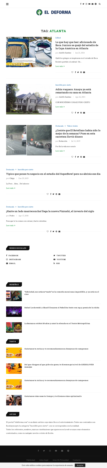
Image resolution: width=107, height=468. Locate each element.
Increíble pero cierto (63, 85)
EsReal (58, 38)
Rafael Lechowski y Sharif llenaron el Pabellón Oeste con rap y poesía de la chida (61, 307)
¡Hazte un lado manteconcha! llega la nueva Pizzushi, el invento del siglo (50, 211)
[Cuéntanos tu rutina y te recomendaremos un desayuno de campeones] (14, 353)
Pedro (12, 215)
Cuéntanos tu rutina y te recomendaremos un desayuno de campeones (56, 349)
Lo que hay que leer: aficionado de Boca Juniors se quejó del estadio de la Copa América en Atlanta (76, 45)
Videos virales (72, 126)
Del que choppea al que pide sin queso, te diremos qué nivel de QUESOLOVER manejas (59, 365)
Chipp (12, 178)
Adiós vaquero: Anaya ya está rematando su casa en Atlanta (73, 91)
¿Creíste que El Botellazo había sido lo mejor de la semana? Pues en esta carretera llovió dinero (77, 133)
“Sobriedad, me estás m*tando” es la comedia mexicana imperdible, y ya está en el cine (61, 293)
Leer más (59, 66)
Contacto (77, 460)
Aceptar (80, 465)
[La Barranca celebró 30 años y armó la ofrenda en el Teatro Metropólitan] (14, 327)
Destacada (59, 126)
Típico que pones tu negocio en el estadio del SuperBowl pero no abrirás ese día (53, 173)
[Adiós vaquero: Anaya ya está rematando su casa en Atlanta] (29, 99)
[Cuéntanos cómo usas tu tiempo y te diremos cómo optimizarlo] (14, 400)
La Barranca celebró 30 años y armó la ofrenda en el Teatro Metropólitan (57, 323)
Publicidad (30, 460)
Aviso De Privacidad (61, 460)
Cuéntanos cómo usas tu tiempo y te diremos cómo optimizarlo (53, 396)
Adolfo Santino (65, 52)
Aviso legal (43, 460)
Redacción (63, 141)
